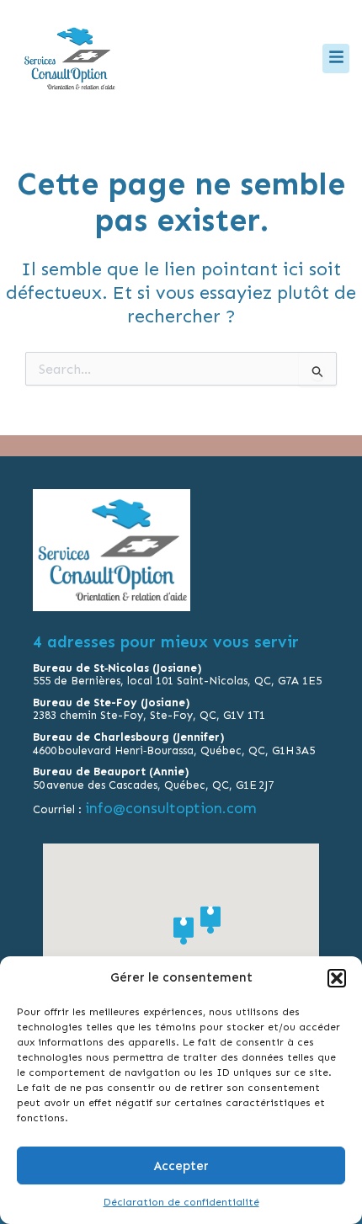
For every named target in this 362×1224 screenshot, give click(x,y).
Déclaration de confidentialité (181, 1202)
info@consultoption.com (172, 808)
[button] (336, 978)
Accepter (181, 1165)
